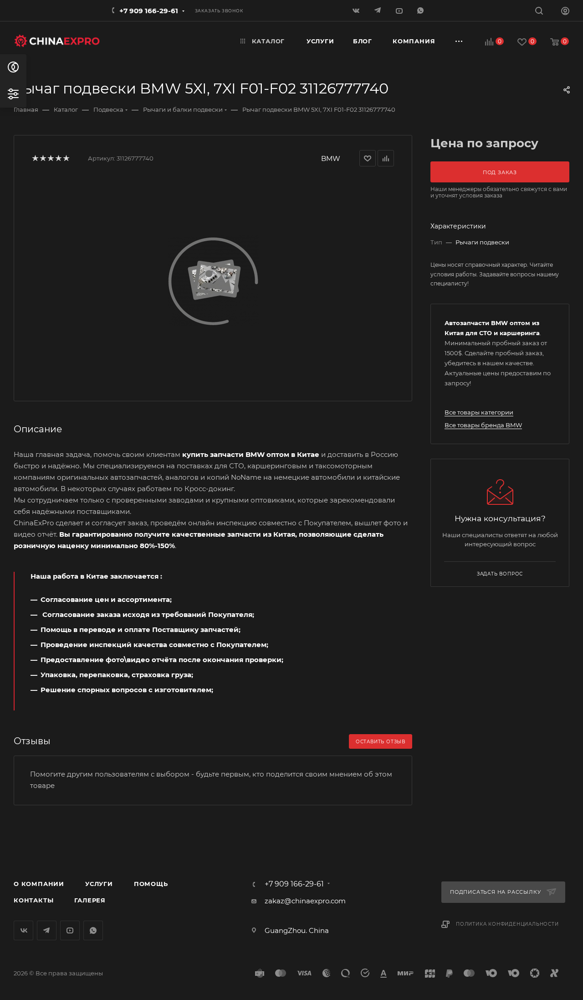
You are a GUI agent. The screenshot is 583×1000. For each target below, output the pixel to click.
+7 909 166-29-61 (148, 10)
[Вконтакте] (357, 10)
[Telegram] (378, 10)
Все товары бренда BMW (483, 425)
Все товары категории (479, 412)
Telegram (46, 930)
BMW (330, 158)
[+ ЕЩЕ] (459, 41)
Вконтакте (23, 930)
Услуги (99, 883)
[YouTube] (399, 10)
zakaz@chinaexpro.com (305, 900)
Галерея (90, 900)
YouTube (70, 930)
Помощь (151, 883)
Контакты (33, 900)
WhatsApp (421, 10)
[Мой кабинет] (565, 12)
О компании (39, 883)
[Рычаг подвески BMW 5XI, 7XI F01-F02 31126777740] (213, 280)
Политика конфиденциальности (507, 924)
